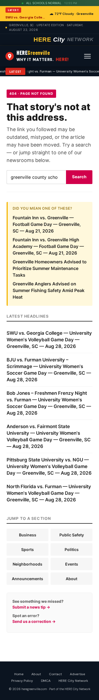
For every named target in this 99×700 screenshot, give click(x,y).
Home (18, 674)
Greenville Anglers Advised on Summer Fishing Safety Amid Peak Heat (48, 290)
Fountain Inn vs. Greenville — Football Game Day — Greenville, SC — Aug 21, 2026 (47, 224)
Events (71, 564)
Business (27, 535)
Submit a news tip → (31, 607)
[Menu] (87, 56)
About (71, 578)
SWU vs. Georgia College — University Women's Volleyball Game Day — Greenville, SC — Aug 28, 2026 (26, 17)
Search (79, 176)
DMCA (46, 681)
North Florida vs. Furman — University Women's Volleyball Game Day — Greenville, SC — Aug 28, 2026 (49, 493)
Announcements (27, 578)
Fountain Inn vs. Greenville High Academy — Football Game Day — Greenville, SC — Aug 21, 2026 (48, 246)
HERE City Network (73, 681)
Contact (55, 674)
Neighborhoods (27, 564)
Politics (72, 549)
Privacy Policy (22, 681)
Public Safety (71, 535)
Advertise (77, 674)
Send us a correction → (34, 621)
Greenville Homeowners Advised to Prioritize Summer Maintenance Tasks (50, 268)
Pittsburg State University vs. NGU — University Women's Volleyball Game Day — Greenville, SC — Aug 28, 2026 (49, 466)
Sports (27, 549)
